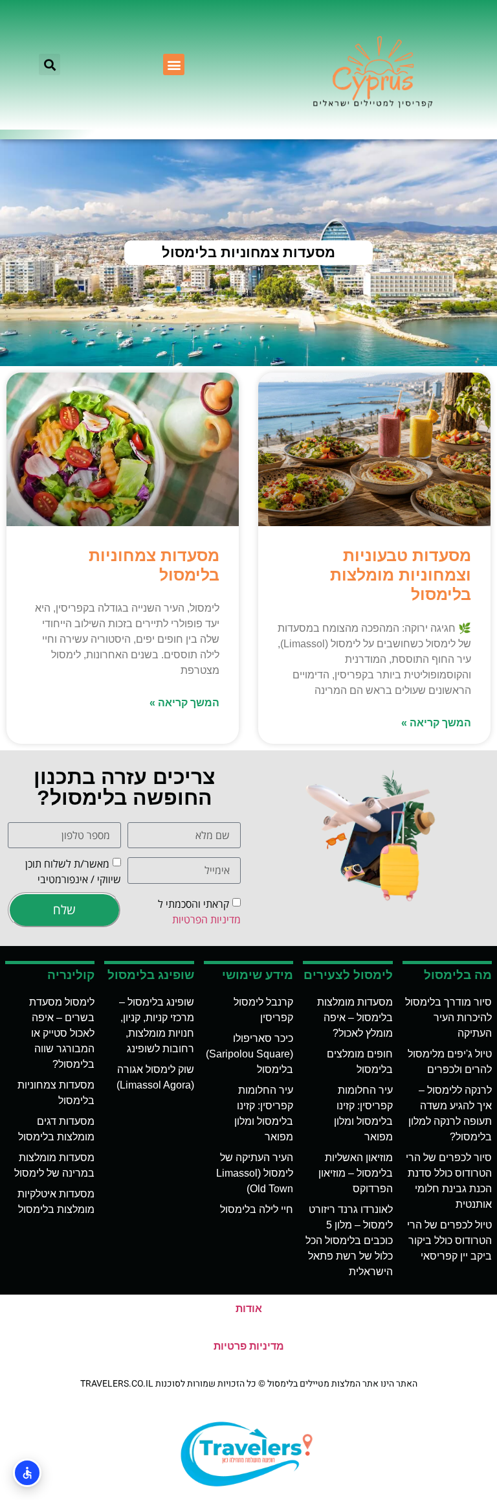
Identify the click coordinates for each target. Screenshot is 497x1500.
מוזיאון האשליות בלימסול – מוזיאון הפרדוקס (355, 1173)
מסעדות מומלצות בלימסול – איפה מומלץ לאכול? (355, 1018)
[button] (173, 64)
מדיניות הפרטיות (206, 919)
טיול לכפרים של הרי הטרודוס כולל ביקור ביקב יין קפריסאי (449, 1240)
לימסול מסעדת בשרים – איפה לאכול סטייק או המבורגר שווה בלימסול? (61, 1033)
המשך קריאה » (436, 722)
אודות (249, 1308)
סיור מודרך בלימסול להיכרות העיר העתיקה (448, 1018)
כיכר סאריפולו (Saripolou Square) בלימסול (249, 1054)
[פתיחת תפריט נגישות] (27, 1473)
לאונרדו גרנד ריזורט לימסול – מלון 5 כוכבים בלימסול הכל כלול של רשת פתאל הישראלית (349, 1240)
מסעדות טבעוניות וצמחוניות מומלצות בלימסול (400, 574)
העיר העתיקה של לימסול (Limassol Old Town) (254, 1173)
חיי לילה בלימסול (256, 1209)
